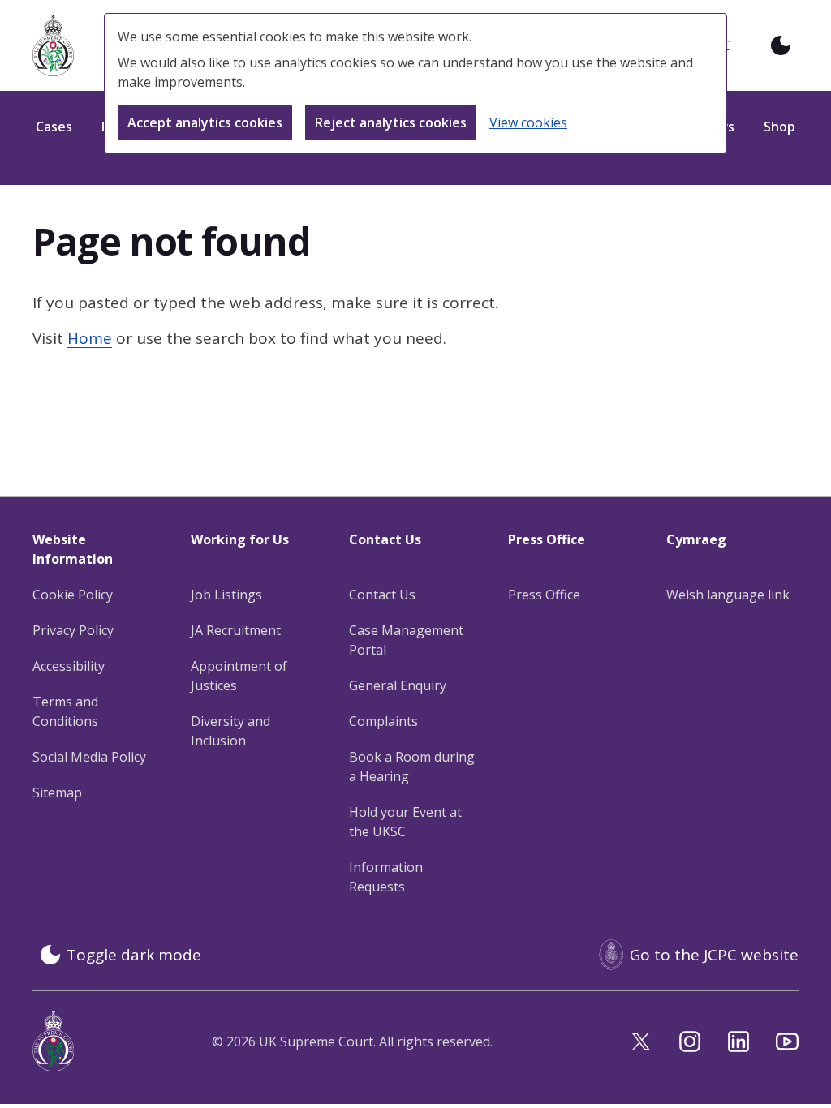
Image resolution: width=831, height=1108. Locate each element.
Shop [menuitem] (779, 126)
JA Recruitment (236, 630)
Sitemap (57, 792)
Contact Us (382, 594)
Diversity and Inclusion (230, 730)
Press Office (544, 594)
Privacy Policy (73, 630)
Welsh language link (728, 594)
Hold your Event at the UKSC (405, 821)
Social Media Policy (89, 757)
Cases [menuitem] (54, 126)
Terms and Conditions (65, 711)
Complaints (383, 721)
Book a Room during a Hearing (412, 766)
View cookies (528, 122)
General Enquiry (397, 685)
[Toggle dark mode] (781, 45)
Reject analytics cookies (391, 122)
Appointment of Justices (239, 675)
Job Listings (226, 594)
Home (89, 338)
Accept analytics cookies (204, 122)
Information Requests (386, 876)
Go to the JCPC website (714, 954)
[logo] (53, 45)
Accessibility (68, 666)
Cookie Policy (72, 594)
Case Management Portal (406, 640)
